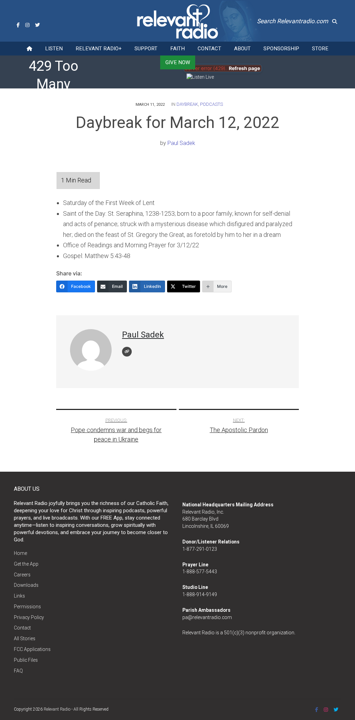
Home (20, 553)
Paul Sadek (181, 143)
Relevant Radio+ (99, 48)
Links (19, 596)
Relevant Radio (57, 709)
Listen (54, 48)
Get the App (26, 564)
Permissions (27, 606)
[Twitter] (37, 25)
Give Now (177, 62)
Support (146, 48)
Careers (22, 574)
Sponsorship (281, 48)
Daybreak (187, 104)
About (242, 48)
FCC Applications (32, 649)
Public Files (26, 660)
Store (320, 48)
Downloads (26, 585)
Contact (209, 48)
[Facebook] (18, 25)
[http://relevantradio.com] (127, 352)
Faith (177, 48)
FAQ (18, 671)
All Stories (24, 638)
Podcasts (211, 104)
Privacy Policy (29, 617)
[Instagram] (27, 25)
